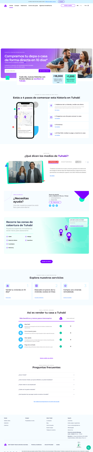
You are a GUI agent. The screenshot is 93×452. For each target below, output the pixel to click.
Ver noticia (52, 175)
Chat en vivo (56, 202)
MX (77, 5)
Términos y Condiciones (36, 444)
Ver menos (57, 110)
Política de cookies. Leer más (50, 1)
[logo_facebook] (50, 205)
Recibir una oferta (46, 261)
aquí (25, 62)
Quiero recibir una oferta (46, 358)
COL (81, 5)
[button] (53, 162)
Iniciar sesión (68, 5)
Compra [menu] (17, 5)
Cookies (58, 444)
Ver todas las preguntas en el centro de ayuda (46, 401)
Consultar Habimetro (39, 297)
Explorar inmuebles (67, 297)
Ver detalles (57, 118)
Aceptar (61, 1)
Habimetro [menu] (24, 5)
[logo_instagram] (53, 205)
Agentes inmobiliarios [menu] (45, 5)
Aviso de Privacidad (49, 444)
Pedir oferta (8, 297)
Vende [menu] (11, 5)
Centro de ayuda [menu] (33, 5)
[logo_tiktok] (57, 205)
